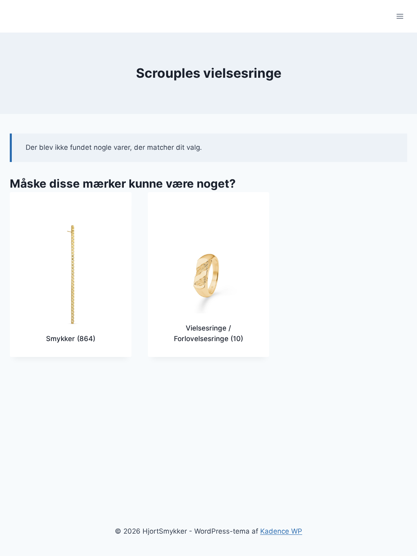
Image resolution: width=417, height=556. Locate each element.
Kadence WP (281, 531)
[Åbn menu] (399, 16)
